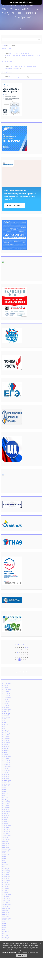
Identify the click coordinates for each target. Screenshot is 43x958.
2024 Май (5, 886)
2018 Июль (5, 752)
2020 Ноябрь (6, 806)
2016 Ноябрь (6, 713)
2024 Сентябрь (6, 894)
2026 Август (5, 938)
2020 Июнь (5, 796)
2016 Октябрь (6, 711)
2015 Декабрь (6, 695)
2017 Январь (6, 717)
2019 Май (5, 772)
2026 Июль (5, 936)
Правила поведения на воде (18, 77)
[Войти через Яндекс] (23, 671)
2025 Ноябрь (6, 922)
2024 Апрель (6, 884)
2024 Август (5, 892)
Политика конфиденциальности (27, 952)
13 (17, 655)
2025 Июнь (5, 912)
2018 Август (5, 754)
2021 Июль (5, 821)
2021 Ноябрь (6, 829)
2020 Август (5, 800)
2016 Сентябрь (6, 709)
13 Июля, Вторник (6, 61)
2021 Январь (6, 809)
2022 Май (5, 841)
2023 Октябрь (6, 873)
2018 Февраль (6, 742)
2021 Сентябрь (6, 825)
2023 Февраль (6, 859)
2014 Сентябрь (6, 683)
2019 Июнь (5, 774)
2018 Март (5, 744)
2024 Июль (5, 890)
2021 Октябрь (6, 827)
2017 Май (5, 725)
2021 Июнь (5, 819)
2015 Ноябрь (6, 693)
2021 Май (5, 817)
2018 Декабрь (6, 762)
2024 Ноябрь (6, 898)
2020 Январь (6, 788)
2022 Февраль (6, 835)
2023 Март (5, 861)
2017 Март (5, 721)
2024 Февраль (6, 880)
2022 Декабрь (6, 855)
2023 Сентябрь (6, 871)
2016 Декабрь (6, 715)
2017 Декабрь (6, 739)
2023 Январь (6, 857)
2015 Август (5, 687)
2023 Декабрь (6, 876)
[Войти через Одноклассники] (26, 671)
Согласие (25, 948)
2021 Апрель (6, 815)
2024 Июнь (5, 888)
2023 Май (5, 865)
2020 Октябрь (6, 804)
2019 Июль (5, 776)
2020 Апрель (6, 792)
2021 (8, 45)
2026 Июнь (5, 934)
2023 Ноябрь (6, 875)
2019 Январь (6, 764)
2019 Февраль (6, 766)
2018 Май (5, 748)
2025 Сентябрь (6, 918)
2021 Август (5, 823)
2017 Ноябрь (6, 737)
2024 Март (5, 882)
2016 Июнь (5, 705)
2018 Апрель (6, 746)
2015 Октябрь (6, 691)
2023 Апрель (6, 863)
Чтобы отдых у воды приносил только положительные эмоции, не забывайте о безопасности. (22, 54)
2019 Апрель (6, 770)
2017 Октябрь (6, 735)
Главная (3, 45)
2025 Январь (6, 902)
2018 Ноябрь (6, 760)
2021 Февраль (6, 811)
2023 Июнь (5, 867)
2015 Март (5, 685)
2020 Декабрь (6, 808)
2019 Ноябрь (6, 784)
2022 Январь (6, 833)
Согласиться (21, 955)
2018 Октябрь (6, 758)
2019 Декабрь (6, 786)
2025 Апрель (6, 908)
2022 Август (5, 847)
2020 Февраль (6, 790)
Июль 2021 (21, 644)
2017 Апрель (6, 723)
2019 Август (5, 778)
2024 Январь (6, 878)
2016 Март (5, 699)
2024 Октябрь (6, 896)
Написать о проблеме (15, 205)
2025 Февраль (6, 904)
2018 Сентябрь (6, 756)
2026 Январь (6, 926)
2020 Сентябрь (6, 802)
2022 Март (5, 837)
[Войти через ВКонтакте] (19, 671)
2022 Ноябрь (6, 853)
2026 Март (5, 930)
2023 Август (5, 869)
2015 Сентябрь (6, 689)
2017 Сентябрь (6, 733)
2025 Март (5, 906)
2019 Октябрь (6, 782)
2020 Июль (5, 798)
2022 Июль (5, 845)
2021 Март (5, 813)
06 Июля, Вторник (6, 72)
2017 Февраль (6, 719)
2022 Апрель (6, 839)
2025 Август (5, 916)
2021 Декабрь (6, 831)
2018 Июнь (5, 750)
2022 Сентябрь (6, 849)
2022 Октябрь (6, 851)
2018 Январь (6, 741)
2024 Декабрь (6, 900)
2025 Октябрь (6, 920)
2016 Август (5, 707)
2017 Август (5, 731)
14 (19, 655)
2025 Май (5, 910)
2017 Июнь (5, 727)
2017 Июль (5, 729)
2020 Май (5, 794)
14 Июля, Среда (6, 48)
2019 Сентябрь (6, 780)
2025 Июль (5, 914)
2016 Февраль (6, 697)
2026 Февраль (6, 928)
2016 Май (5, 703)
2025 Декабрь (6, 924)
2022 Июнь (5, 843)
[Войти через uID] (16, 671)
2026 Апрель (6, 932)
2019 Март (5, 768)
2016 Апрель (6, 701)
